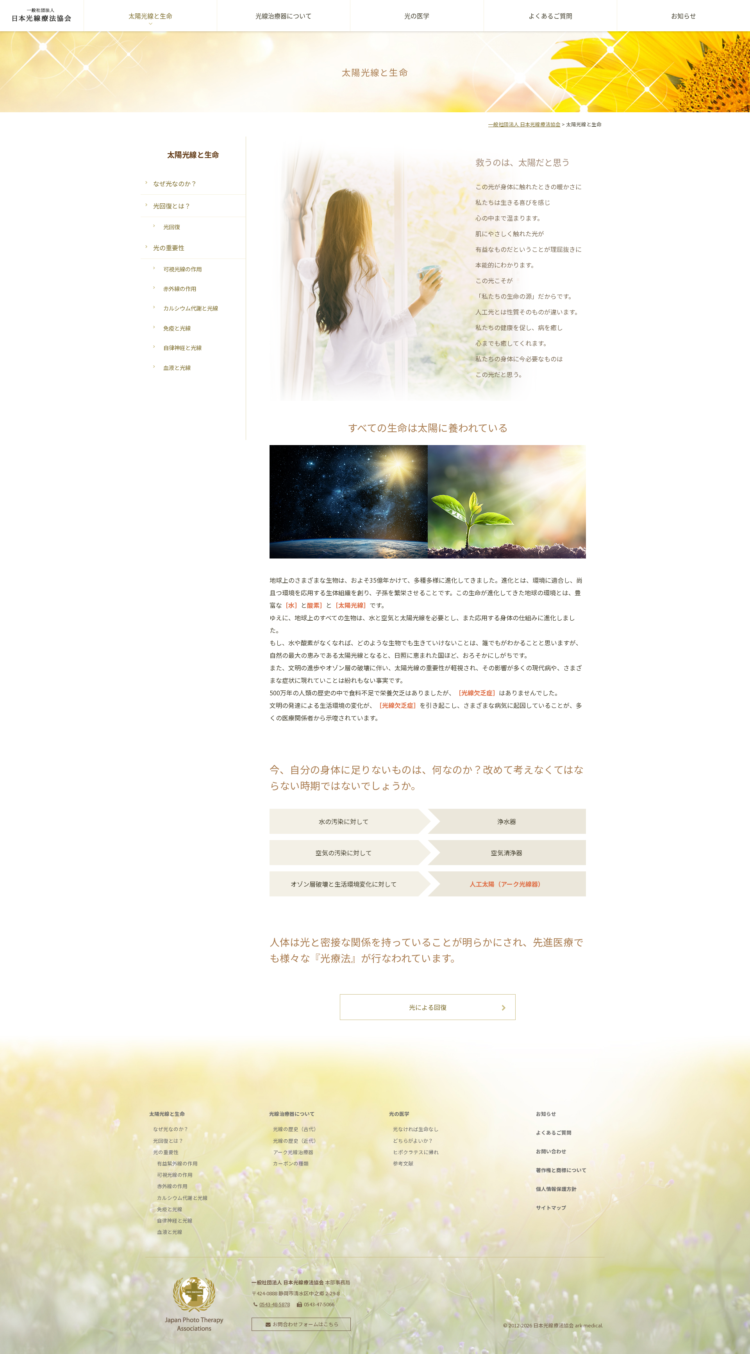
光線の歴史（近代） (296, 1140)
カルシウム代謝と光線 (190, 308)
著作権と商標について (561, 1170)
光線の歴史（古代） (296, 1129)
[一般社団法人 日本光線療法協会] (41, 16)
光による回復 (427, 1007)
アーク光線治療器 (293, 1152)
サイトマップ (551, 1207)
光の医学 (416, 15)
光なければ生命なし (416, 1129)
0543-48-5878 (274, 1304)
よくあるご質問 (550, 15)
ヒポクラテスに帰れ (416, 1152)
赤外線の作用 (179, 288)
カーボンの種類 (291, 1163)
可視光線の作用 (182, 269)
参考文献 (403, 1163)
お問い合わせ (551, 1151)
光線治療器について (283, 15)
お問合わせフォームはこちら (306, 1324)
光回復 (171, 227)
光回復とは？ (172, 205)
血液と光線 (177, 367)
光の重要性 (168, 247)
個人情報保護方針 (556, 1188)
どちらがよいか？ (413, 1140)
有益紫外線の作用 (177, 1163)
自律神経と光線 (182, 347)
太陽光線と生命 (150, 15)
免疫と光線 (177, 328)
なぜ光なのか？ (175, 183)
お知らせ (683, 15)
